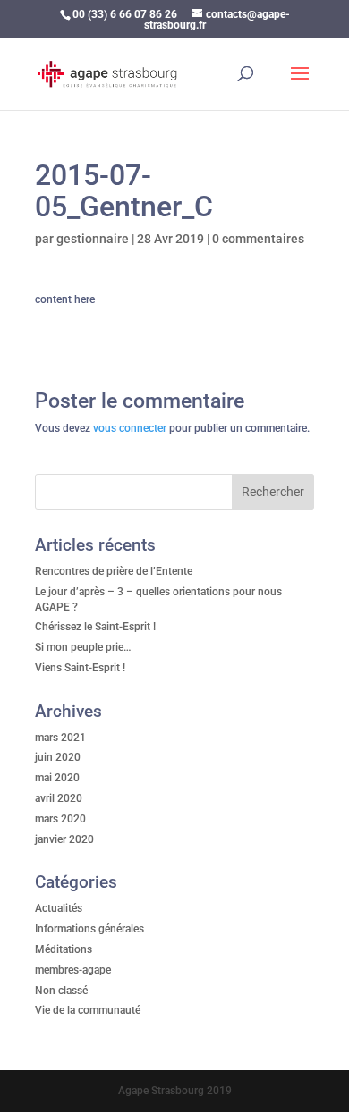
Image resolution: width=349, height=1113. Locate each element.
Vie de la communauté (87, 1010)
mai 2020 (57, 778)
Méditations (63, 949)
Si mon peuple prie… (83, 647)
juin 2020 (58, 757)
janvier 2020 (64, 839)
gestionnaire (92, 239)
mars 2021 (60, 737)
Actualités (58, 908)
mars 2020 (60, 819)
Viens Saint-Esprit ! (80, 668)
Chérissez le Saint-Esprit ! (95, 626)
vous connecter (129, 428)
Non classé (61, 990)
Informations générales (89, 929)
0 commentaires (258, 239)
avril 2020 (58, 798)
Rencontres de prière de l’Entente (113, 571)
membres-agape (73, 970)
